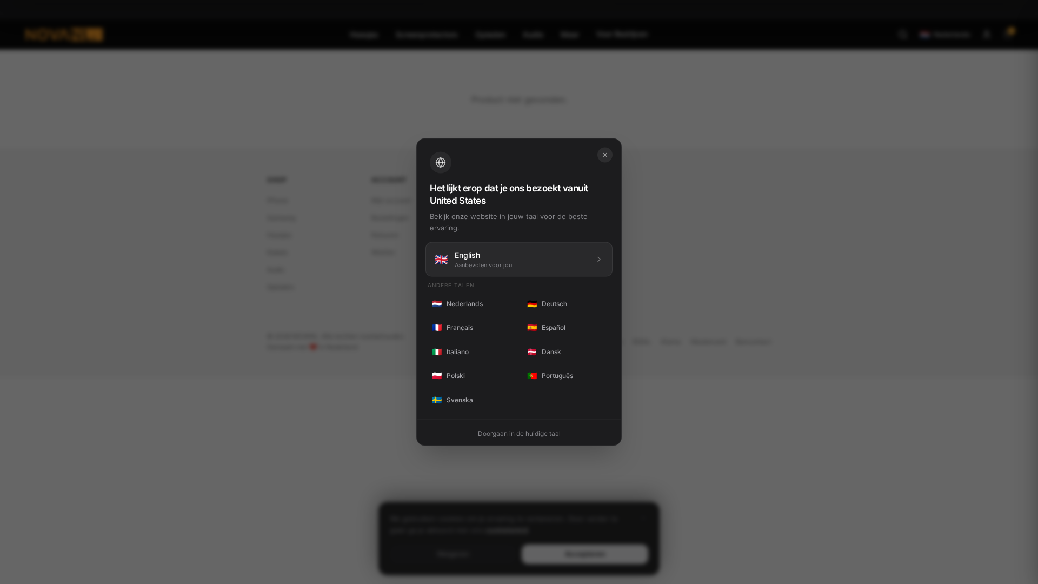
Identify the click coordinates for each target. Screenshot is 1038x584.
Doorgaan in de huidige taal (519, 433)
